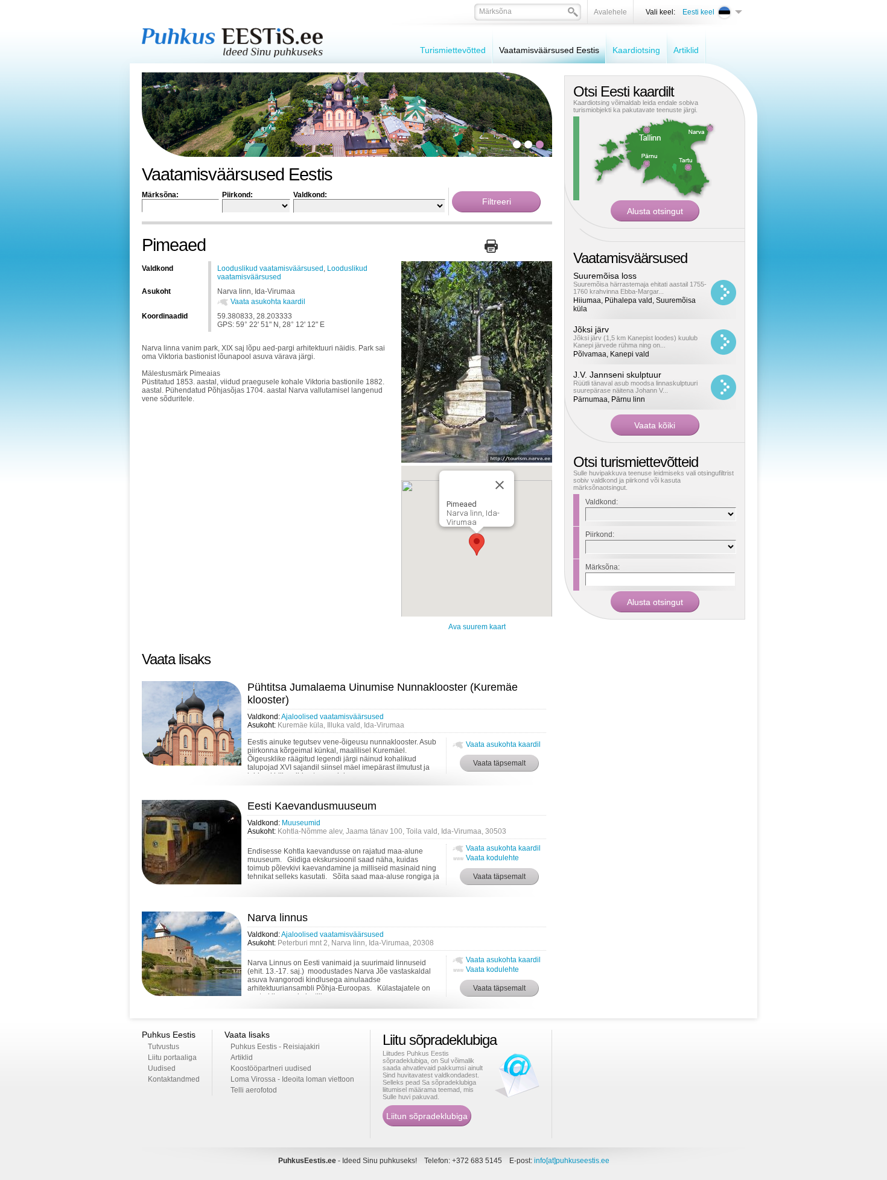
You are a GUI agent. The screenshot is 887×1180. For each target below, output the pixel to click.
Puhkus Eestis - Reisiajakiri (275, 1046)
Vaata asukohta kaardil (267, 301)
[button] (477, 544)
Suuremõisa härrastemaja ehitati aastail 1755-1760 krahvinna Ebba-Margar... (640, 288)
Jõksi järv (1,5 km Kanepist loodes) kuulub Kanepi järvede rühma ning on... (635, 341)
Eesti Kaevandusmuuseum (312, 806)
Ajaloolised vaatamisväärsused (332, 716)
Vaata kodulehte (492, 858)
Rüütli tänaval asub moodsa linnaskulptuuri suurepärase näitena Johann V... (635, 386)
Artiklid (686, 50)
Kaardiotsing (636, 50)
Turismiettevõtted (453, 50)
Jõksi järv (591, 329)
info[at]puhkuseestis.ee (571, 1160)
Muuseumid (301, 823)
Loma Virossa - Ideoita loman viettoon (292, 1079)
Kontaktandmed (174, 1079)
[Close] (499, 485)
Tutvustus (163, 1046)
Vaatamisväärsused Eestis (549, 50)
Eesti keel (698, 12)
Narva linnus (277, 918)
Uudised (162, 1068)
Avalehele (610, 12)
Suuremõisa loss (605, 276)
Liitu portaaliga (172, 1057)
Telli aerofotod (253, 1090)
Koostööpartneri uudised (270, 1068)
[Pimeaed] (476, 460)
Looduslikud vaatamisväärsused (270, 268)
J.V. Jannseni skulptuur (617, 374)
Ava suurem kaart (477, 627)
